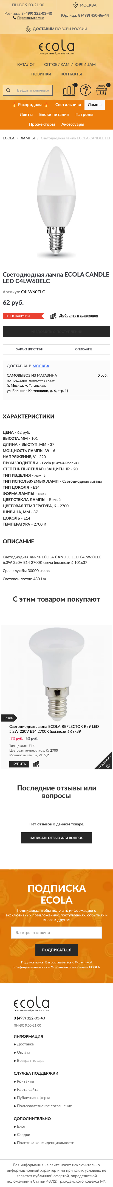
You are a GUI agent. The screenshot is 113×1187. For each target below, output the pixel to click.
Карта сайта (27, 1090)
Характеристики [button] (29, 349)
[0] (101, 90)
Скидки (23, 1135)
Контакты (71, 74)
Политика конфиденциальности (45, 1143)
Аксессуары (72, 124)
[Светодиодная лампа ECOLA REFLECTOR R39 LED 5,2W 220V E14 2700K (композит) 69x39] (56, 674)
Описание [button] (83, 349)
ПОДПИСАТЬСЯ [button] (57, 950)
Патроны (84, 115)
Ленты (26, 115)
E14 (27, 518)
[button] (28, 17)
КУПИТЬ (19, 764)
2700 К (40, 524)
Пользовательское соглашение (44, 1106)
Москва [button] (41, 366)
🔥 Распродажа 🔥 (30, 105)
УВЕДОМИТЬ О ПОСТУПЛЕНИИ (56, 331)
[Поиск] (8, 90)
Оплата (23, 1053)
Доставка (25, 1045)
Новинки (41, 74)
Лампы (94, 105)
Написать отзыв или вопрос (56, 838)
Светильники (68, 105)
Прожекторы (42, 124)
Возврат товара (30, 1061)
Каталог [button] (26, 65)
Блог (21, 1127)
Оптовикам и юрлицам (70, 65)
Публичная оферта (33, 1098)
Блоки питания (54, 115)
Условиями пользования (69, 967)
